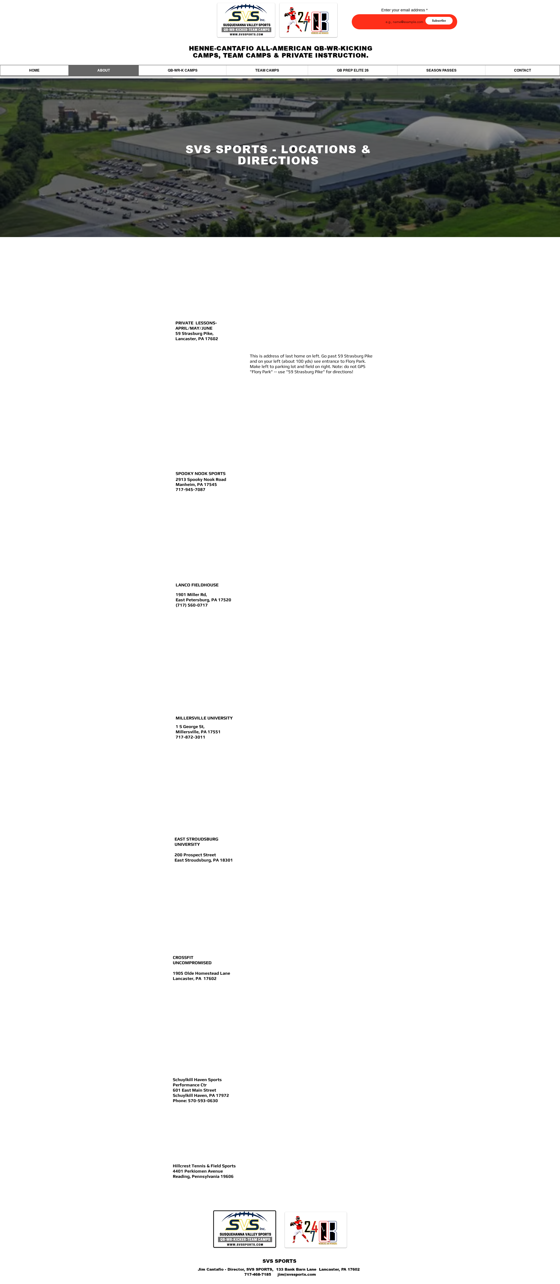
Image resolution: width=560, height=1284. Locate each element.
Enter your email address (403, 10)
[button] (182, 70)
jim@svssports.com (297, 1274)
